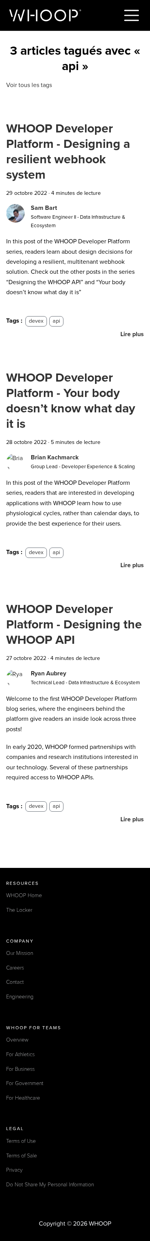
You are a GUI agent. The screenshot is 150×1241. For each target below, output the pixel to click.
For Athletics (20, 1054)
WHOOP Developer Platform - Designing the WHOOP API (74, 624)
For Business (20, 1069)
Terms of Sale (21, 1155)
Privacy (14, 1170)
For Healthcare (23, 1098)
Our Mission (19, 953)
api (56, 321)
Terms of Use (21, 1141)
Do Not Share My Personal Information (50, 1184)
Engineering (19, 996)
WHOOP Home (24, 895)
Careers (15, 968)
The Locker (19, 910)
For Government (24, 1083)
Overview (17, 1040)
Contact (15, 982)
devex (36, 321)
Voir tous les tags (29, 85)
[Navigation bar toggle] (131, 15)
